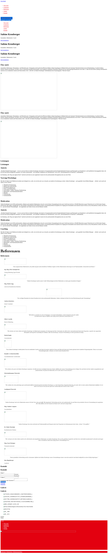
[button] (5, 40)
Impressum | (3, 552)
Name (2, 473)
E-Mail (3, 477)
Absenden (3, 481)
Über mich (6, 5)
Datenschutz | (9, 552)
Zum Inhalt (3, 1)
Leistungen (6, 7)
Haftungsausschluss (17, 552)
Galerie (5, 11)
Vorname (16, 474)
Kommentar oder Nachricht (7, 480)
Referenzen (6, 9)
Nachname (16, 475)
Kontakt (5, 13)
